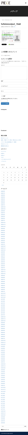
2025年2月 (3, 218)
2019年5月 (3, 354)
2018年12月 (3, 364)
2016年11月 (3, 413)
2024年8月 (3, 230)
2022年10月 (3, 273)
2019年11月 (3, 342)
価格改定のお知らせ (5, 145)
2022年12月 (3, 269)
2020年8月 (3, 324)
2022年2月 (3, 289)
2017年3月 (3, 405)
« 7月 (2, 185)
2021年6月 (3, 305)
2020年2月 (3, 336)
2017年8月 (3, 395)
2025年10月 (3, 208)
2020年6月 (3, 328)
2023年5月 (3, 259)
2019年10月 (3, 344)
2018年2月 (3, 383)
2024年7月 (3, 232)
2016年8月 (3, 418)
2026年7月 (3, 193)
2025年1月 (3, 220)
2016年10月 (3, 415)
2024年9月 (3, 228)
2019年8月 (3, 348)
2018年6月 (3, 375)
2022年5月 (3, 283)
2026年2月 (3, 203)
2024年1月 (3, 244)
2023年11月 (3, 248)
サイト (2, 91)
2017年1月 (3, 409)
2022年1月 (3, 291)
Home (3, 19)
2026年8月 (3, 191)
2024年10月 (3, 226)
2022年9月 (3, 275)
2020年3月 (3, 334)
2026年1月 (3, 204)
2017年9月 (3, 393)
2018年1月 (3, 385)
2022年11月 (3, 271)
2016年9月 (3, 417)
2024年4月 (3, 238)
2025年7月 (3, 212)
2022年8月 (3, 277)
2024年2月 (3, 242)
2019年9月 (3, 346)
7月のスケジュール (4, 144)
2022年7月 (3, 279)
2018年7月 (3, 373)
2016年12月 (3, 411)
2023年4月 (3, 261)
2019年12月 (3, 340)
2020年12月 (3, 316)
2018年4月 (3, 379)
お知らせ (2, 155)
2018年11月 (3, 366)
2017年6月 (3, 399)
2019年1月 (3, 362)
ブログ (2, 157)
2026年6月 (3, 195)
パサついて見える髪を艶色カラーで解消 (8, 142)
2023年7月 (3, 256)
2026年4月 (3, 199)
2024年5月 (3, 236)
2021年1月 (3, 314)
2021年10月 (3, 297)
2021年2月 (3, 312)
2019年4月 (3, 356)
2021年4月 (3, 309)
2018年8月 (3, 371)
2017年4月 (3, 403)
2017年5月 (3, 401)
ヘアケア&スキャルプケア (6, 159)
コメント (3, 65)
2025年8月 (3, 210)
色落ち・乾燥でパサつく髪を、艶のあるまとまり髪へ (11, 140)
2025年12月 (3, 206)
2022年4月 (3, 285)
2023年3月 (3, 263)
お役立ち (2, 153)
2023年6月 (3, 258)
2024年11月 (3, 224)
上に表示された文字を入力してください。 (9, 98)
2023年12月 (3, 246)
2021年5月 (3, 307)
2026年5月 (3, 197)
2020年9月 (3, 322)
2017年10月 (3, 391)
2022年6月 (3, 281)
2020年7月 (3, 326)
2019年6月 (3, 352)
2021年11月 (3, 295)
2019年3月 (3, 358)
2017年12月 (3, 387)
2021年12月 (3, 293)
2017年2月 (3, 407)
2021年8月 (3, 301)
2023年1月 (3, 267)
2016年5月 (3, 422)
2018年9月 (3, 369)
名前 (2, 81)
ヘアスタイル (3, 161)
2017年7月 (3, 397)
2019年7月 (3, 350)
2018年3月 (3, 381)
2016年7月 (3, 420)
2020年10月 (3, 320)
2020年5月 (3, 330)
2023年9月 (3, 252)
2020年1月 (3, 338)
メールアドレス (4, 86)
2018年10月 (3, 367)
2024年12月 (3, 222)
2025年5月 (3, 214)
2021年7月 (3, 303)
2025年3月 (3, 216)
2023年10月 (3, 250)
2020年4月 (3, 332)
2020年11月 (3, 318)
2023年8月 (3, 254)
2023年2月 (3, 265)
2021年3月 (3, 311)
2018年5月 (3, 377)
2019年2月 (3, 360)
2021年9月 (3, 299)
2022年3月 (3, 287)
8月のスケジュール (4, 138)
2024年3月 (3, 240)
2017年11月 (3, 389)
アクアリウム (3, 151)
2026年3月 (3, 201)
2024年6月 (3, 234)
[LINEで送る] (11, 44)
